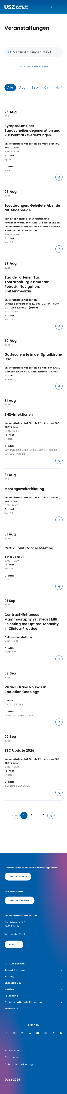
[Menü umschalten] (60, 7)
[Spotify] (60, 1033)
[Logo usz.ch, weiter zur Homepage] (16, 7)
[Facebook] (6, 1033)
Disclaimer (11, 1057)
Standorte (11, 1008)
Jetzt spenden (18, 876)
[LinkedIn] (30, 1033)
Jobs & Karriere (14, 970)
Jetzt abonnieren (19, 900)
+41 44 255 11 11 (18, 934)
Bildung (9, 976)
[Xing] (22, 1033)
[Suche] (51, 7)
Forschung (11, 995)
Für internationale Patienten (23, 1002)
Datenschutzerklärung (18, 1064)
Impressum (11, 1050)
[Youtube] (37, 1033)
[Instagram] (45, 1033)
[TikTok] (53, 1033)
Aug (22, 87)
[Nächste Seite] (50, 815)
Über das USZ (13, 983)
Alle (10, 87)
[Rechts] (61, 87)
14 (43, 815)
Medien (9, 989)
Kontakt (14, 944)
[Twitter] (14, 1033)
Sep (35, 87)
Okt (46, 87)
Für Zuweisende (14, 963)
